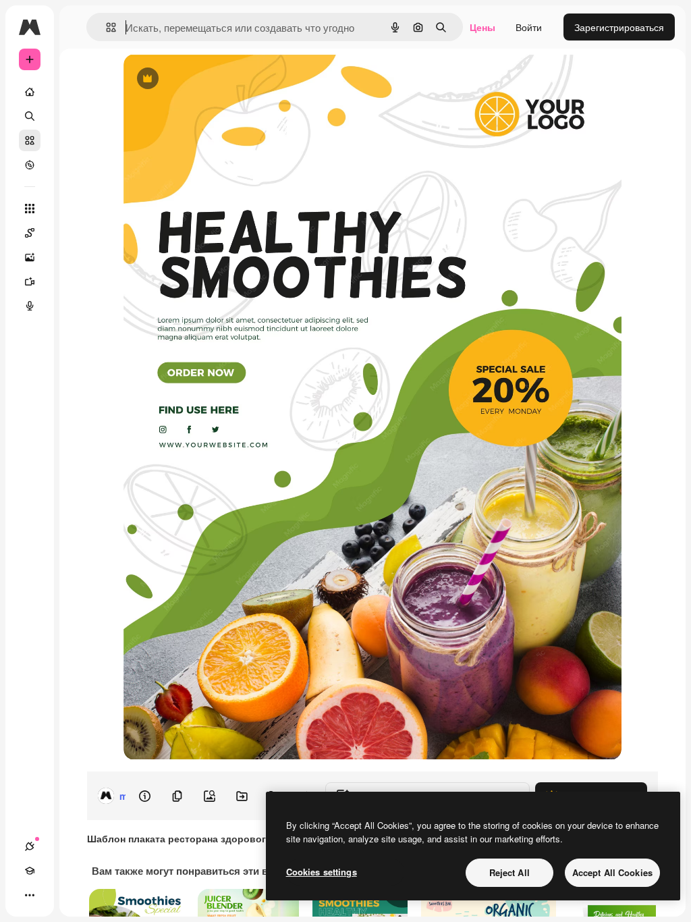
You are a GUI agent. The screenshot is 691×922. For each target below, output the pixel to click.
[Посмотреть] (29, 164)
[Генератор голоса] (29, 306)
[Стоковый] (29, 140)
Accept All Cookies (612, 872)
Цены (482, 27)
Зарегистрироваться (619, 27)
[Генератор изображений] (29, 257)
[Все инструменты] (29, 208)
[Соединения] (29, 846)
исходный (214, 79)
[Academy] (29, 871)
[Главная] (29, 92)
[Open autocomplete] (105, 27)
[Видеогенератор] (29, 281)
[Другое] (29, 895)
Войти (529, 27)
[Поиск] (29, 116)
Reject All (509, 872)
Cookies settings (321, 871)
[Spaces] (29, 233)
